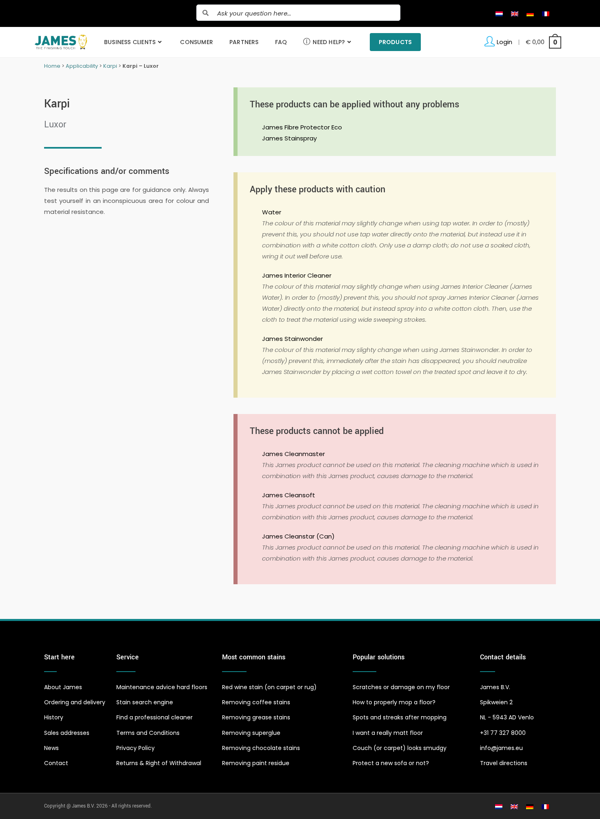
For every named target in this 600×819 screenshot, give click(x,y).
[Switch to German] (530, 13)
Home (52, 65)
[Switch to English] (514, 13)
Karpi (110, 65)
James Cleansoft (288, 495)
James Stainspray (289, 138)
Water (271, 212)
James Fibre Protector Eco (302, 127)
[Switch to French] (545, 13)
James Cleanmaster (293, 454)
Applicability (82, 65)
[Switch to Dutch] (499, 13)
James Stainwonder (292, 338)
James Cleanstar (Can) (298, 536)
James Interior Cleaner (296, 275)
